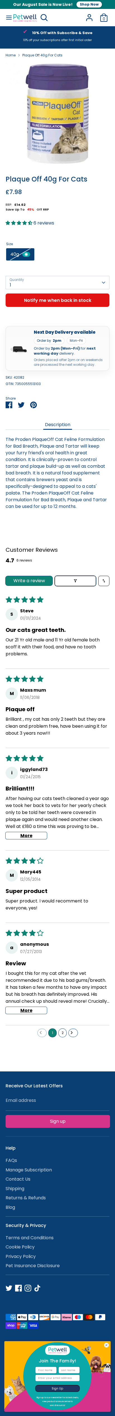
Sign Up (57, 1388)
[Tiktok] (37, 1288)
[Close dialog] (106, 1345)
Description (57, 424)
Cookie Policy (20, 1247)
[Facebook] (18, 1288)
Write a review (29, 580)
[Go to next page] (73, 1033)
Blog (10, 1207)
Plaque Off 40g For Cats (42, 55)
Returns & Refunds (26, 1198)
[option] (57, 37)
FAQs (11, 1160)
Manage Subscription (29, 1170)
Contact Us (18, 1179)
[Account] (89, 15)
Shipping (15, 1188)
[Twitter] (9, 1288)
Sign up (58, 1121)
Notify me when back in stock (57, 300)
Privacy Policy (21, 1256)
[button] (19, 223)
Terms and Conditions (30, 1237)
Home (11, 55)
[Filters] (75, 581)
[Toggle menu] (6, 17)
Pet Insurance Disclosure (33, 1265)
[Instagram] (28, 1288)
